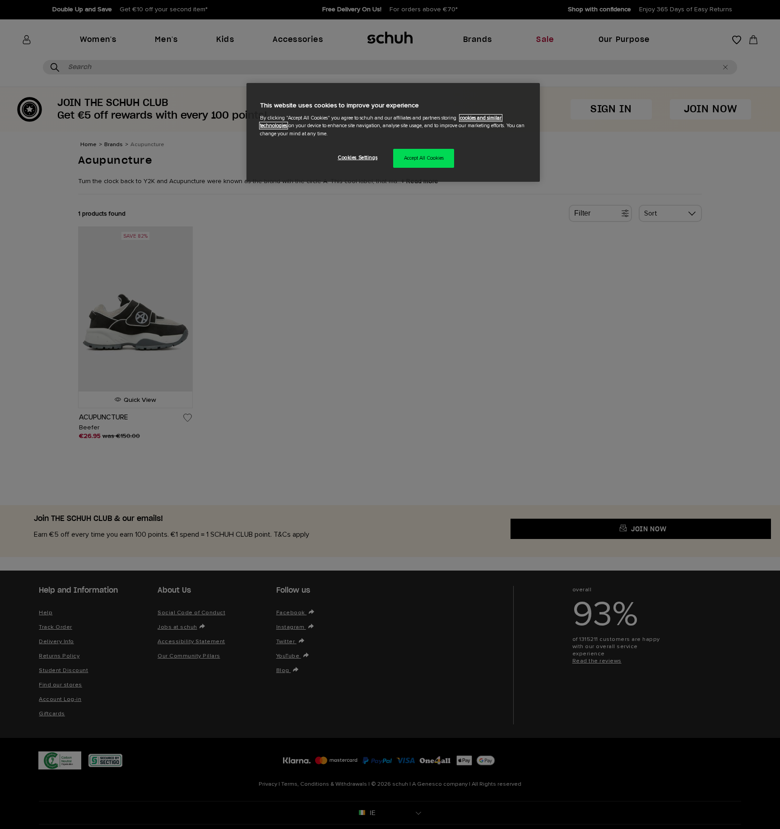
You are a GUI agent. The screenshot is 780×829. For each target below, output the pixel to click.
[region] (393, 132)
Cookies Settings (357, 158)
